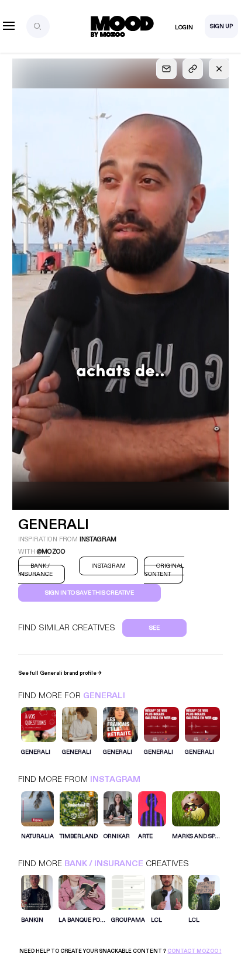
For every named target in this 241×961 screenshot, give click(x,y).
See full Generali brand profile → (60, 673)
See (154, 628)
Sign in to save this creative (89, 593)
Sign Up (221, 26)
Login (184, 27)
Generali (104, 695)
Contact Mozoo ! (194, 951)
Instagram (115, 779)
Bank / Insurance (103, 863)
